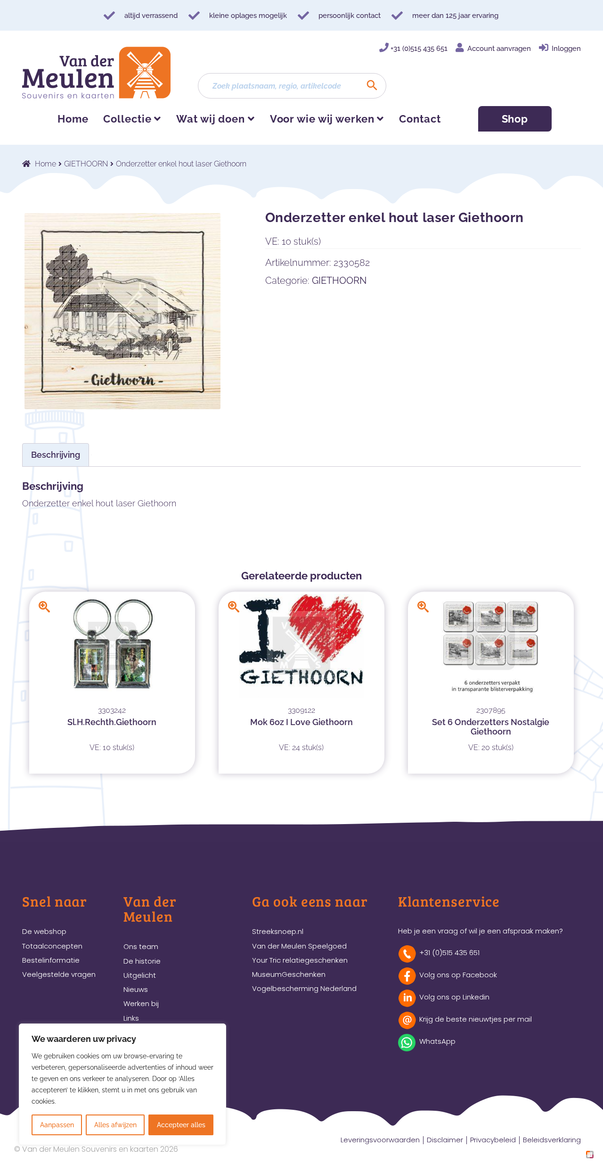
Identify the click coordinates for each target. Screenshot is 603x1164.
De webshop (44, 931)
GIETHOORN (86, 163)
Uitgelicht (139, 975)
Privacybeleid (493, 1140)
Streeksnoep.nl (277, 931)
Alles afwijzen (115, 1125)
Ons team (140, 946)
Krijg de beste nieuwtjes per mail (475, 1019)
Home (73, 119)
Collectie (127, 119)
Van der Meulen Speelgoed (299, 946)
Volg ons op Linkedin (454, 997)
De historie (142, 961)
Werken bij (141, 1003)
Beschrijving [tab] (55, 455)
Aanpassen (57, 1125)
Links (131, 1018)
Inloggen (566, 48)
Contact (419, 119)
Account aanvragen (499, 48)
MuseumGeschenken (289, 974)
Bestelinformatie (51, 960)
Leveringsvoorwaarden (380, 1140)
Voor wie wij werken (322, 119)
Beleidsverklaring (552, 1140)
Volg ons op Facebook (458, 975)
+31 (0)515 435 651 (419, 48)
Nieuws (135, 989)
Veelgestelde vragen (59, 974)
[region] (122, 1084)
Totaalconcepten (52, 946)
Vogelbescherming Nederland (304, 988)
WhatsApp (437, 1041)
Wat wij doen (210, 119)
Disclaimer (445, 1140)
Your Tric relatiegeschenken (300, 960)
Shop (515, 119)
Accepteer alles (181, 1125)
